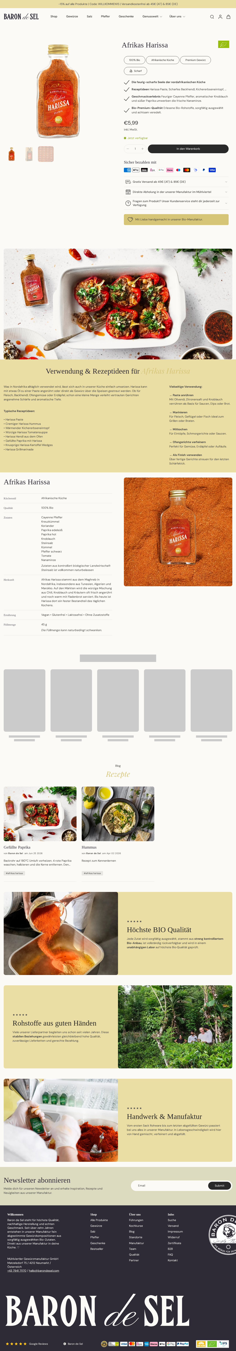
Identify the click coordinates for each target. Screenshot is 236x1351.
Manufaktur (136, 1243)
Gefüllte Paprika (17, 847)
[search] (212, 16)
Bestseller (96, 1249)
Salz (89, 16)
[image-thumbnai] (11, 154)
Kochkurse (136, 1226)
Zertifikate (174, 1243)
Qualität (134, 1254)
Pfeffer (105, 16)
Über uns (175, 16)
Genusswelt (150, 16)
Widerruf (174, 1237)
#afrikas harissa (14, 873)
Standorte (135, 1237)
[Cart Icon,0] (228, 17)
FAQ (170, 1254)
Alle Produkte (99, 1220)
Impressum (175, 1231)
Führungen (136, 1220)
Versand (173, 1226)
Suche (172, 1220)
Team (132, 1249)
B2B (170, 1249)
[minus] (127, 148)
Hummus (89, 847)
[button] (188, 149)
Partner (134, 1260)
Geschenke (126, 16)
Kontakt (173, 1260)
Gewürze (72, 16)
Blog (132, 1231)
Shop (54, 16)
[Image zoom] (58, 90)
